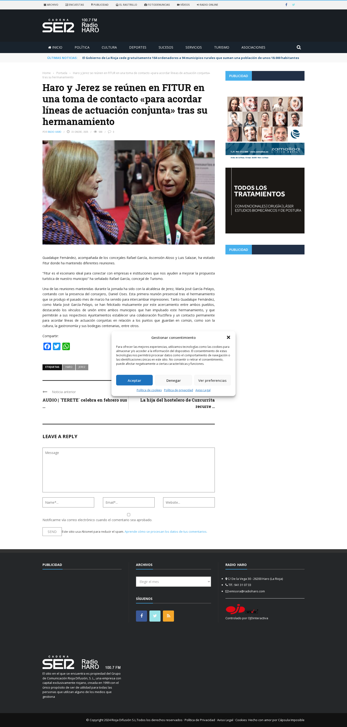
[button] (228, 337)
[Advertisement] (265, 291)
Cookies (241, 720)
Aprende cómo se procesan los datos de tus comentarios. (166, 531)
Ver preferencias (212, 380)
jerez (82, 367)
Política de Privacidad (200, 720)
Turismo (221, 47)
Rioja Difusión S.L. (124, 720)
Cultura (109, 47)
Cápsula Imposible (291, 720)
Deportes (137, 47)
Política (82, 47)
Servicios (194, 47)
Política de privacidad (178, 390)
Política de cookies (149, 390)
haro (68, 367)
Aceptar (134, 380)
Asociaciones (253, 47)
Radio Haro (54, 131)
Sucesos (166, 47)
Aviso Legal (203, 390)
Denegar (173, 380)
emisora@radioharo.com (247, 591)
